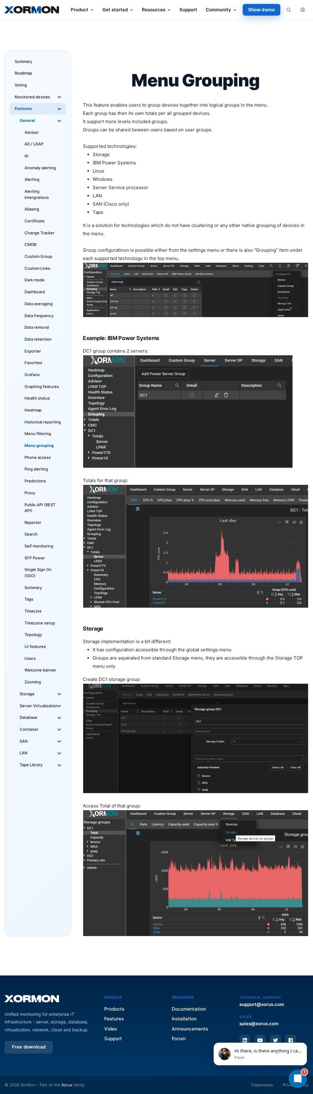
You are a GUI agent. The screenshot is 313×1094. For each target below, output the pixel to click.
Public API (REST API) (39, 507)
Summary (23, 61)
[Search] (288, 10)
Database (28, 717)
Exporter (32, 351)
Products (114, 1009)
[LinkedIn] (244, 1040)
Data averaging (38, 303)
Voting (21, 84)
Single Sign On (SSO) (38, 572)
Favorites (33, 362)
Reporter (32, 522)
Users (30, 658)
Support (188, 10)
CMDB (30, 244)
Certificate (34, 220)
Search (31, 534)
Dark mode (34, 279)
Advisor (31, 132)
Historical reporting (42, 421)
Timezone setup (39, 622)
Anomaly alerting (40, 167)
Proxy (29, 492)
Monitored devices (32, 96)
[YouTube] (260, 1040)
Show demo (261, 10)
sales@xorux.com (258, 1023)
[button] (260, 1054)
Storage (27, 693)
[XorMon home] (32, 9)
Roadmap (23, 73)
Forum (179, 1038)
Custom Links (37, 268)
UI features (35, 646)
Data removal (36, 327)
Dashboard (34, 291)
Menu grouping (39, 445)
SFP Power (34, 557)
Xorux (66, 1084)
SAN (24, 741)
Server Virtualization (39, 705)
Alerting (31, 179)
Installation (184, 1019)
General (27, 120)
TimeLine (33, 611)
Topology (33, 634)
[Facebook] (290, 1040)
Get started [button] (115, 10)
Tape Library (31, 764)
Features (23, 108)
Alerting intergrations (36, 194)
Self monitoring (38, 545)
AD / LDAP (33, 143)
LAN (24, 752)
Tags (28, 599)
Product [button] (79, 10)
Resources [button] (153, 10)
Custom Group (38, 256)
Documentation (189, 1009)
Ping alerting (36, 469)
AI (26, 155)
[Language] (302, 10)
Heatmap (33, 410)
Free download (29, 1047)
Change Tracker (39, 232)
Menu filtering (37, 433)
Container (29, 729)
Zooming (32, 681)
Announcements (190, 1029)
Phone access (37, 457)
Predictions (35, 480)
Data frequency (38, 315)
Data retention (38, 339)
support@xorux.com (261, 1004)
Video (110, 1029)
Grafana (31, 374)
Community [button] (218, 10)
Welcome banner (40, 670)
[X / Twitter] (275, 1040)
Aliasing (31, 209)
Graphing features (41, 386)
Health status (37, 398)
